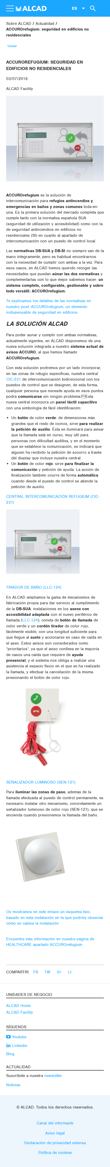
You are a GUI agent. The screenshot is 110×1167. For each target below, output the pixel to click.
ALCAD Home (18, 1005)
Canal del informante (55, 1123)
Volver (12, 46)
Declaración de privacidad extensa (55, 1142)
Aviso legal (55, 1133)
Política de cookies (55, 1152)
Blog (10, 1053)
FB (36, 972)
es (74, 8)
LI (69, 972)
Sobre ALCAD (18, 23)
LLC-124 (30, 620)
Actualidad (45, 23)
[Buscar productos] (92, 8)
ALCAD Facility (19, 88)
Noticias (13, 1084)
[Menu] (9, 8)
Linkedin (19, 1045)
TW (48, 972)
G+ (60, 972)
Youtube (18, 1037)
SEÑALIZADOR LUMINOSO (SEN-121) (40, 782)
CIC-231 (13, 379)
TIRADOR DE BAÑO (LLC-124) (33, 587)
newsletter (53, 1075)
